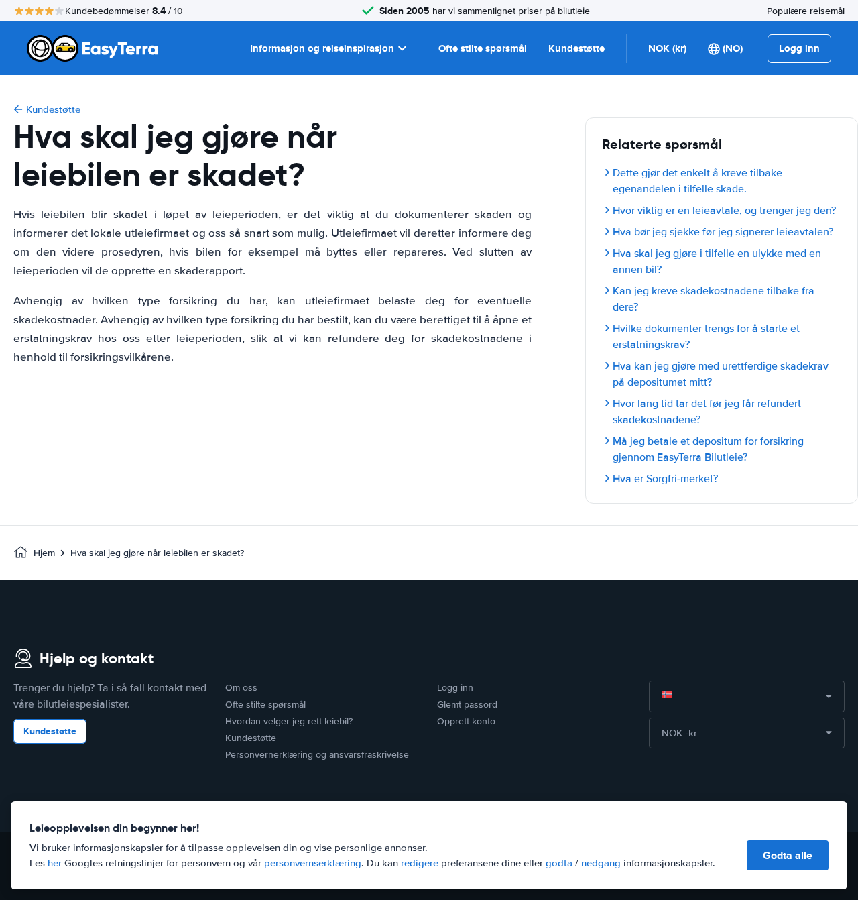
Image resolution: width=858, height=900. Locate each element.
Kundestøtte (576, 48)
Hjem (44, 553)
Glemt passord (467, 704)
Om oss (241, 687)
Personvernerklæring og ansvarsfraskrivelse (317, 755)
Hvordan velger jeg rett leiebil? (289, 721)
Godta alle (787, 855)
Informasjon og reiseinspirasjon (322, 48)
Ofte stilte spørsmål (482, 48)
